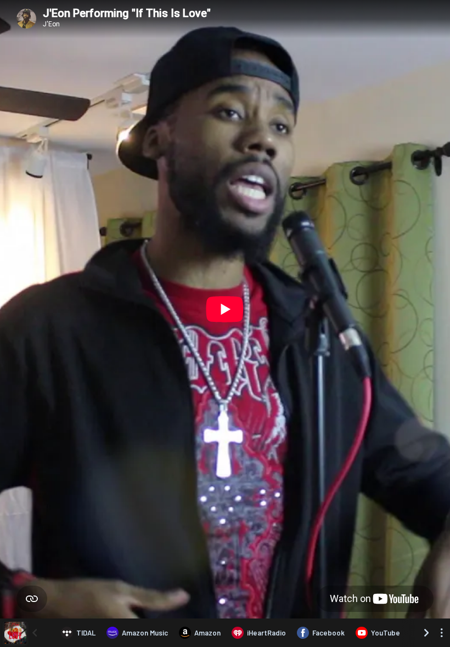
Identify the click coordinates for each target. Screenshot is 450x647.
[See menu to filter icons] (442, 633)
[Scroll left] (34, 633)
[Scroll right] (426, 633)
